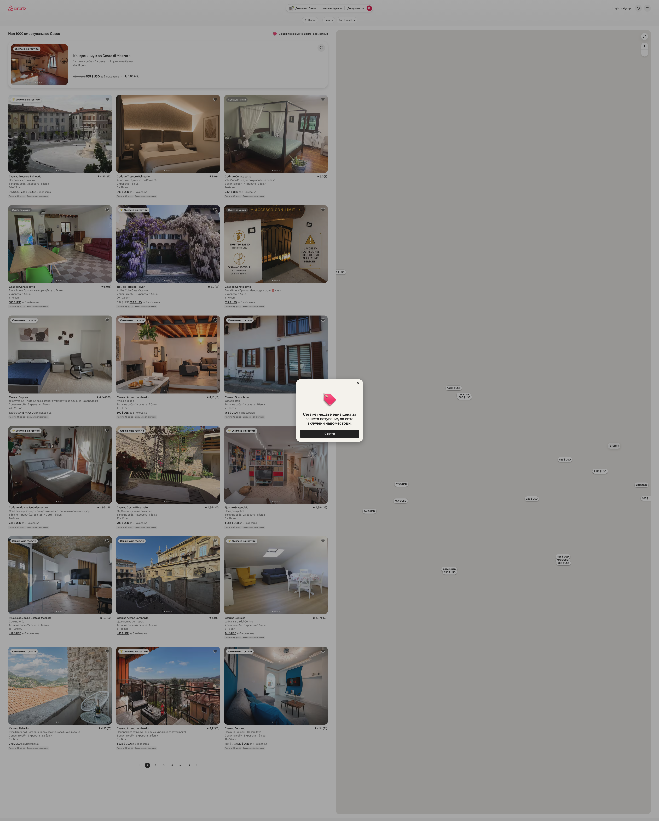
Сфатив (329, 434)
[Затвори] (357, 382)
